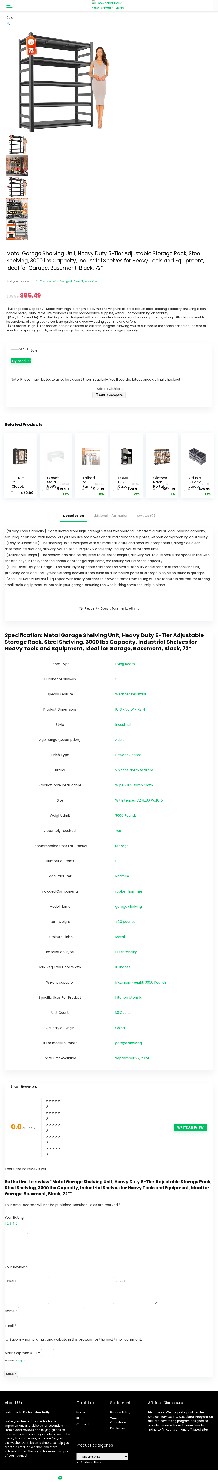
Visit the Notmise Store (134, 770)
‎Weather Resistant (130, 694)
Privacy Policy (120, 1412)
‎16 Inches (122, 967)
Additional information (109, 515)
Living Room (125, 663)
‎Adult (119, 739)
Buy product (21, 360)
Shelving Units (48, 281)
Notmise (122, 876)
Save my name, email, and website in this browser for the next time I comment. (76, 1339)
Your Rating (14, 1217)
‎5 (116, 679)
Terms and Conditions (118, 1420)
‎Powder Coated (128, 754)
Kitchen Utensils (128, 997)
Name (11, 1311)
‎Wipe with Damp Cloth (134, 785)
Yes (118, 830)
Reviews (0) (145, 515)
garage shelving (128, 906)
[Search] (207, 5)
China (120, 1027)
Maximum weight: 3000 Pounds (140, 982)
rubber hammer (128, 891)
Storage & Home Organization (78, 281)
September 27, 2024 (132, 1058)
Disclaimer (118, 1428)
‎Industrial (123, 724)
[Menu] (10, 5)
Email (10, 1325)
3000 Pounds (125, 815)
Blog (79, 1418)
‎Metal (120, 936)
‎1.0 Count (122, 1012)
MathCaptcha (20, 1361)
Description (73, 515)
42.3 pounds (125, 921)
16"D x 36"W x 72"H (130, 709)
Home (80, 1412)
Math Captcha (17, 1352)
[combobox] (88, 1462)
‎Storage (122, 845)
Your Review (16, 1267)
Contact (82, 1424)
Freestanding (126, 952)
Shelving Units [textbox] (88, 1462)
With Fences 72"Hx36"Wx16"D (139, 800)
